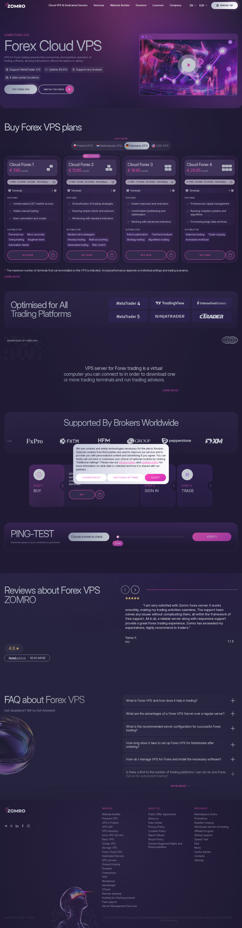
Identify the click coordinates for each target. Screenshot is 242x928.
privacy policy (127, 462)
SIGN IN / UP (226, 5)
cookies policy (150, 462)
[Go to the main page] (23, 5)
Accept (155, 477)
